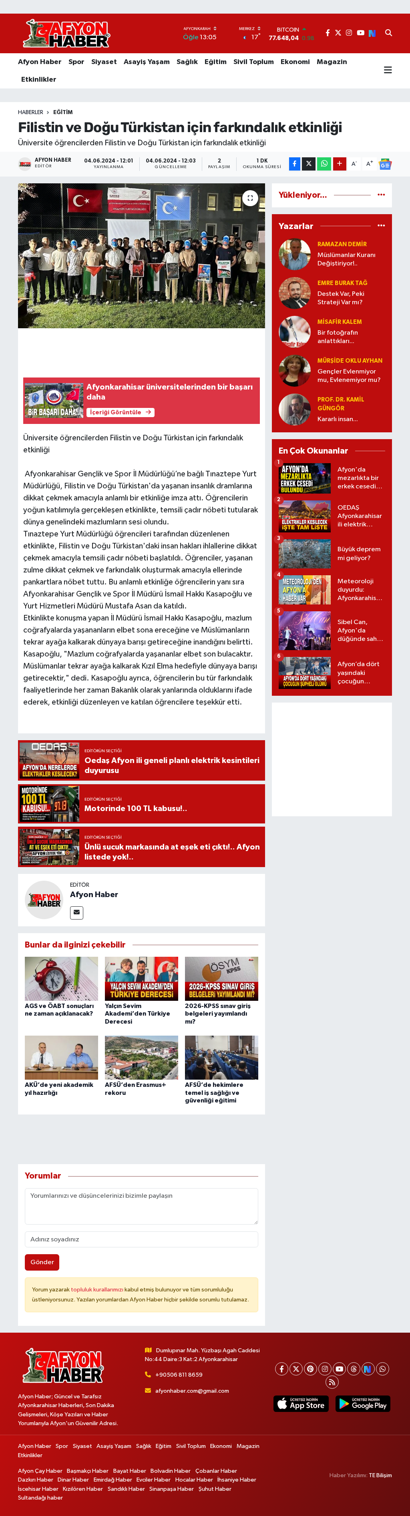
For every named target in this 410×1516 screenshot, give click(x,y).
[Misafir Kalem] (295, 331)
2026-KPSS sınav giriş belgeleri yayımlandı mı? (218, 1013)
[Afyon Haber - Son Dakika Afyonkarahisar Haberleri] (66, 33)
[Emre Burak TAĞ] (295, 292)
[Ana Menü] (388, 71)
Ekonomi (295, 62)
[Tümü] (381, 195)
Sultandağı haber (40, 1498)
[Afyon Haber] (44, 899)
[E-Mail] (76, 913)
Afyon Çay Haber (40, 1471)
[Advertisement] (332, 759)
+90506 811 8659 (179, 1375)
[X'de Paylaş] (309, 164)
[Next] (368, 1368)
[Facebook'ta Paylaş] (294, 164)
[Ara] (388, 33)
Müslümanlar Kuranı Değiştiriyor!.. (347, 259)
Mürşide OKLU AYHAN (350, 361)
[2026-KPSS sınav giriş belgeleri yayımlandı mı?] (221, 978)
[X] (296, 1368)
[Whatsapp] (382, 1368)
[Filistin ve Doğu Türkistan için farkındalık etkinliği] (141, 255)
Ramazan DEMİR (342, 244)
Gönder (42, 1262)
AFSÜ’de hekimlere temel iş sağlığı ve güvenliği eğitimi (214, 1092)
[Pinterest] (310, 1368)
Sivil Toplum (253, 62)
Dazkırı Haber (35, 1480)
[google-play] (363, 1404)
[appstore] (301, 1404)
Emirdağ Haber (113, 1480)
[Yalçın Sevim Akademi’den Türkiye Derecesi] (141, 978)
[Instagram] (325, 1368)
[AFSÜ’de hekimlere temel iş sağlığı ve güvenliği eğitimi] (221, 1057)
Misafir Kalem (340, 322)
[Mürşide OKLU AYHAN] (295, 370)
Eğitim (216, 62)
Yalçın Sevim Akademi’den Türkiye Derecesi (137, 1013)
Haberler (30, 112)
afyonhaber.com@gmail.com (192, 1391)
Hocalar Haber (194, 1480)
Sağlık (187, 62)
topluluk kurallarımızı (98, 1290)
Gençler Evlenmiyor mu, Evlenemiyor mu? (349, 376)
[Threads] (353, 1368)
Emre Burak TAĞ (343, 283)
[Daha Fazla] (339, 164)
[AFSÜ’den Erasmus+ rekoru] (141, 1057)
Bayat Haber (129, 1471)
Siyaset (104, 62)
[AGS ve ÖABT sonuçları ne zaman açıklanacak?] (61, 978)
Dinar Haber (73, 1480)
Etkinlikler (38, 79)
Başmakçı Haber (88, 1471)
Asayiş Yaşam (147, 62)
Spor (76, 62)
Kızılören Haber (83, 1489)
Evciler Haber (154, 1480)
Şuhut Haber (215, 1489)
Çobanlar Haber (216, 1471)
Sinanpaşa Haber (171, 1489)
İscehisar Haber (38, 1489)
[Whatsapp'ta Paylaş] (324, 164)
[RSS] (332, 1382)
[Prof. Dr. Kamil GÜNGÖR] (295, 409)
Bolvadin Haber (171, 1471)
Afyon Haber (40, 62)
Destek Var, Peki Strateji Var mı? (341, 298)
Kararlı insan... (338, 419)
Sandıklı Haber (126, 1489)
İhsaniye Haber (236, 1480)
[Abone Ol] (385, 164)
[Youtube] (339, 1368)
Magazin (332, 62)
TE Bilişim (380, 1475)
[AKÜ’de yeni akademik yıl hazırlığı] (61, 1057)
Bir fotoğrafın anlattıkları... (338, 337)
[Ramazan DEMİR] (295, 254)
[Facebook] (281, 1368)
